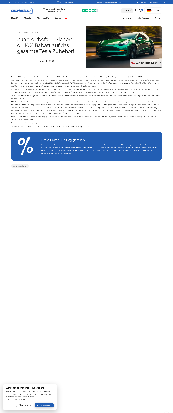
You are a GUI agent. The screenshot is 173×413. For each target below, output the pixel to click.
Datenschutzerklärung (16, 399)
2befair (58, 18)
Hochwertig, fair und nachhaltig (152, 2)
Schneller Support (67, 2)
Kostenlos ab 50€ (54, 12)
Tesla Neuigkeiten (20, 166)
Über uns (127, 18)
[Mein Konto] (135, 10)
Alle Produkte (43, 18)
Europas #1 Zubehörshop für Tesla (23, 2)
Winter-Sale (77, 95)
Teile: (42, 61)
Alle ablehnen (25, 405)
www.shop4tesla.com (65, 153)
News (157, 18)
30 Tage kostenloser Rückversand (109, 2)
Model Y (14, 18)
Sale (67, 18)
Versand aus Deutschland (54, 9)
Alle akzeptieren (44, 405)
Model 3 (27, 18)
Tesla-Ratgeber (143, 18)
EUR (157, 10)
